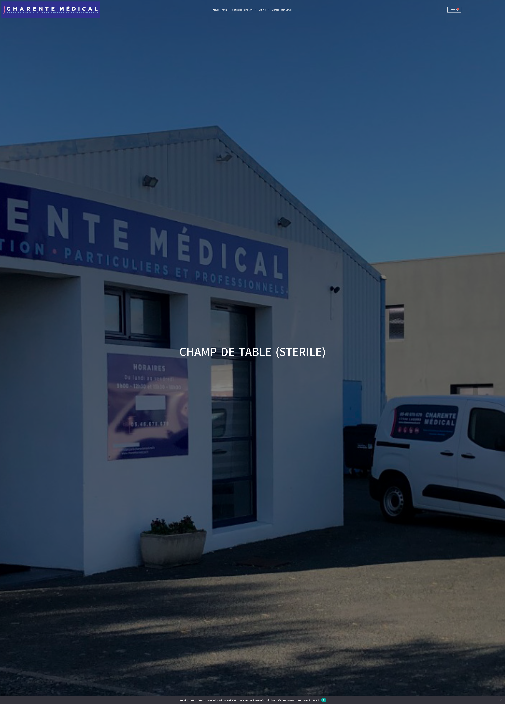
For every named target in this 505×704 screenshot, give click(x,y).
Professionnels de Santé (242, 10)
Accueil (216, 10)
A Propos (225, 10)
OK (324, 700)
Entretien (262, 10)
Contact (275, 10)
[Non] (501, 700)
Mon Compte (286, 10)
